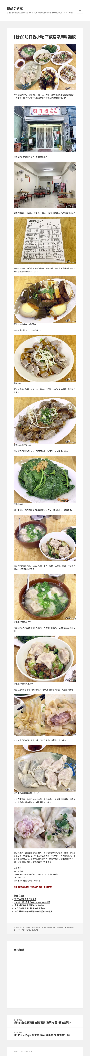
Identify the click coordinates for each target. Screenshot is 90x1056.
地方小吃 (37, 928)
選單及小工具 (80, 10)
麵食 (23, 930)
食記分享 (45, 928)
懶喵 (29, 928)
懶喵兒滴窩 (15, 9)
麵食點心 (52, 928)
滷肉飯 (28, 930)
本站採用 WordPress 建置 (23, 1051)
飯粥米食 (60, 928)
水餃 (68, 928)
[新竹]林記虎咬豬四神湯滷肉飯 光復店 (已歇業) (33, 911)
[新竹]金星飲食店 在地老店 (25, 899)
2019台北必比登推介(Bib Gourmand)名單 (32, 902)
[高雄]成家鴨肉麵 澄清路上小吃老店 (29, 905)
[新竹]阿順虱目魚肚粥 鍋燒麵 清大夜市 (30, 908)
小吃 (18, 930)
